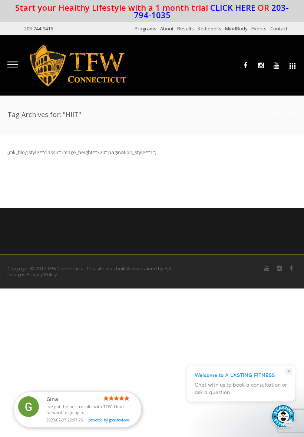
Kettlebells (209, 28)
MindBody (236, 28)
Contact (278, 28)
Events (259, 28)
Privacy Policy (42, 274)
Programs (145, 28)
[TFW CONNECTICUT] (78, 65)
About (167, 28)
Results (185, 28)
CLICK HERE (232, 7)
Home (258, 114)
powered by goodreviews (108, 420)
